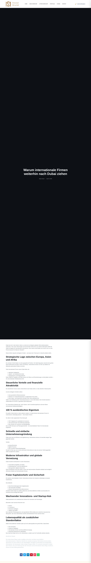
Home (26, 3)
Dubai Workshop (33, 3)
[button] (21, 554)
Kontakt (64, 3)
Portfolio (52, 3)
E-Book (58, 3)
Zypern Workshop (43, 3)
